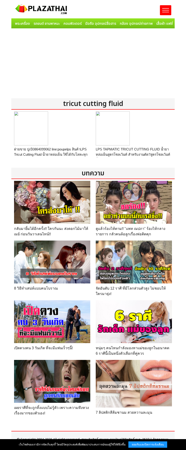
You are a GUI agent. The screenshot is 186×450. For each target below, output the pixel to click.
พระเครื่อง (22, 23)
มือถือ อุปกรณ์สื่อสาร (100, 23)
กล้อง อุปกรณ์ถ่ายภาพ (136, 23)
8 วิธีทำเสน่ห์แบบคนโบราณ (36, 288)
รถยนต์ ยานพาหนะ (47, 23)
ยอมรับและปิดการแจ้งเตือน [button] (148, 444)
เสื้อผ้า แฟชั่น (165, 23)
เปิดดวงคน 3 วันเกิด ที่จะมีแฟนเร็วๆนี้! (43, 348)
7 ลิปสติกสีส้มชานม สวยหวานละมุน (124, 412)
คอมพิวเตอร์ (73, 23)
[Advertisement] (93, 64)
